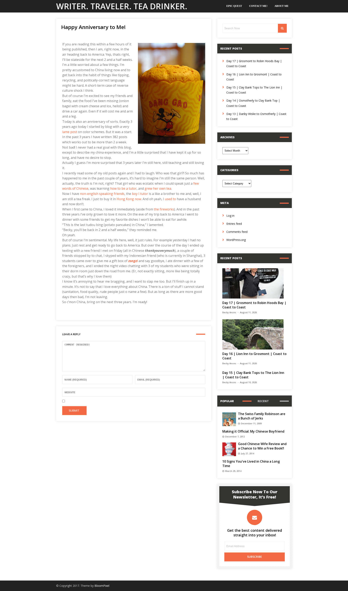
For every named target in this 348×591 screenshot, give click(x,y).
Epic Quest (234, 5)
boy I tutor (140, 193)
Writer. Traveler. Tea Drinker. (121, 6)
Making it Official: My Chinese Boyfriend (253, 431)
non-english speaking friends (102, 193)
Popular (227, 401)
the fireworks (164, 209)
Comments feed (237, 232)
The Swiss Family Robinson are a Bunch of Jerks (261, 416)
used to (170, 199)
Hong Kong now (129, 199)
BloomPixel (101, 586)
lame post (69, 132)
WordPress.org (236, 240)
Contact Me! (258, 5)
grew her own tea (158, 188)
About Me (281, 5)
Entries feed (234, 224)
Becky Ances (229, 312)
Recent (263, 401)
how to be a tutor (123, 188)
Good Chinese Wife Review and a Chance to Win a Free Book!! (262, 446)
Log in (230, 215)
